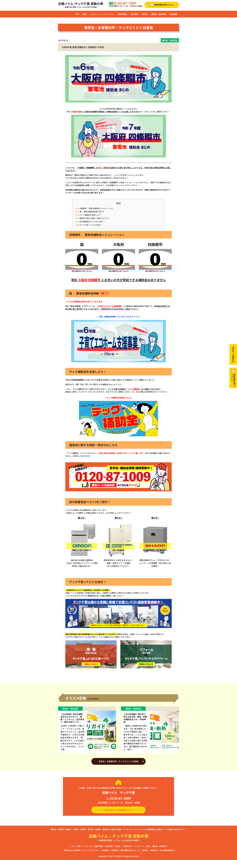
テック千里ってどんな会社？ (91, 225)
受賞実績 (114, 850)
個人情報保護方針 (167, 850)
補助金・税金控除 (158, 14)
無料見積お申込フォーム (130, 850)
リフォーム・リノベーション (102, 14)
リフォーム (87, 846)
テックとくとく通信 (142, 846)
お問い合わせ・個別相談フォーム (118, 809)
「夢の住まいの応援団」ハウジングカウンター (81, 850)
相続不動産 (122, 14)
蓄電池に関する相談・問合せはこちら (94, 218)
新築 (84, 14)
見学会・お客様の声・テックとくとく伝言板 (118, 761)
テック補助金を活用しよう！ (91, 215)
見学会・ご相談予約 (150, 850)
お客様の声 (127, 846)
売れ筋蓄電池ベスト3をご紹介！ (92, 221)
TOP (77, 14)
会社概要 (173, 14)
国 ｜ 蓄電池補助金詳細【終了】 (92, 211)
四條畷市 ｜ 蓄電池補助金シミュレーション (96, 208)
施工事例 (134, 14)
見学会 (145, 14)
